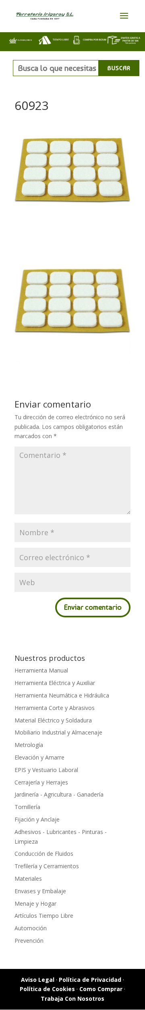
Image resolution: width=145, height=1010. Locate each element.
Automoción (30, 928)
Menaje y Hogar (35, 903)
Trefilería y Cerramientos (46, 866)
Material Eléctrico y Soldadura (53, 720)
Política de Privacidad (90, 979)
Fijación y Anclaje (37, 819)
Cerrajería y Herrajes (41, 782)
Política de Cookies (47, 989)
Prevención (29, 940)
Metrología (28, 745)
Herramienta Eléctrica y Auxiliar (54, 683)
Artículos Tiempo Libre (43, 915)
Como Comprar (100, 989)
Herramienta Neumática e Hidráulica (61, 695)
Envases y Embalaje (40, 891)
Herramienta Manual (41, 670)
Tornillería (27, 807)
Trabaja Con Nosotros (72, 998)
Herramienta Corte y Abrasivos (54, 708)
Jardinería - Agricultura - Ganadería (59, 794)
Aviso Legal (37, 979)
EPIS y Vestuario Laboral (46, 770)
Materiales (28, 878)
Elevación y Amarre (39, 757)
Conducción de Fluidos (43, 853)
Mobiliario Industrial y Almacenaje (58, 732)
